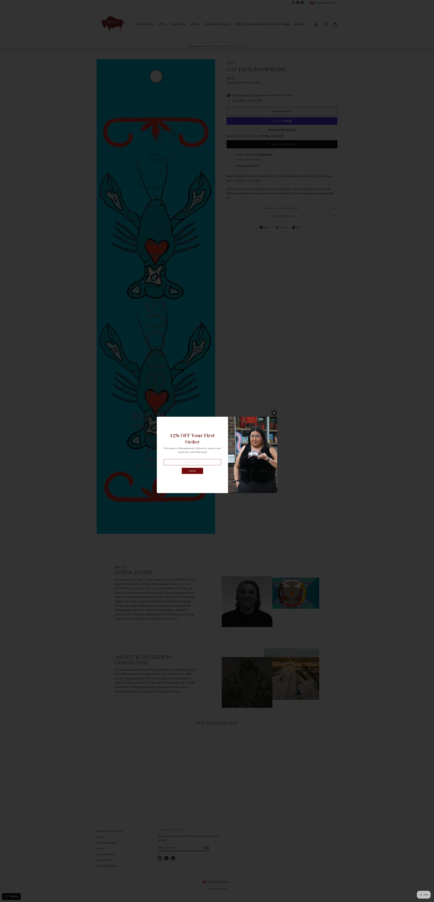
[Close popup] (274, 413)
